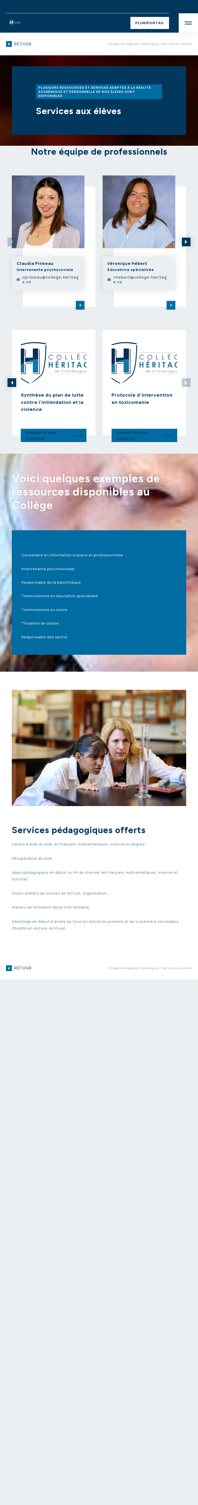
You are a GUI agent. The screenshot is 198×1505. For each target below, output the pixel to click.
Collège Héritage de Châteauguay (134, 44)
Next (186, 242)
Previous (11, 382)
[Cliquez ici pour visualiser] (53, 382)
